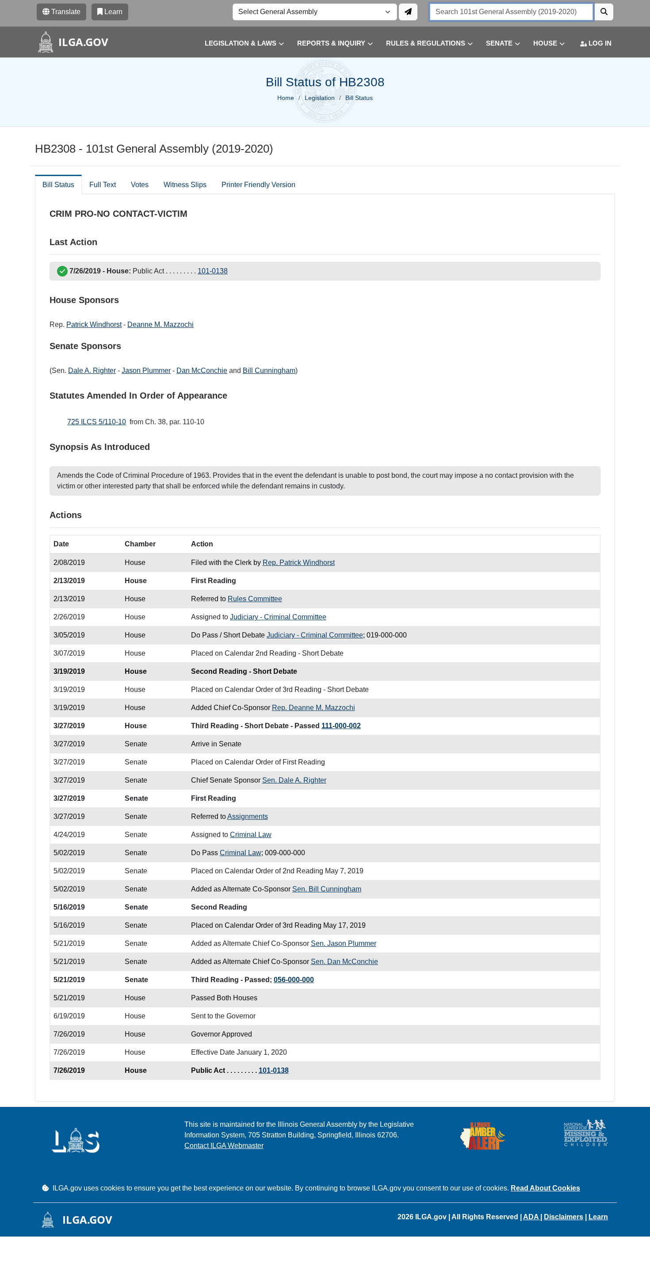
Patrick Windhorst (94, 324)
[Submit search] (604, 12)
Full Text (102, 184)
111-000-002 (341, 726)
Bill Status (58, 184)
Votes (140, 184)
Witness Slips (185, 184)
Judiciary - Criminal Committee (278, 617)
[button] (237, 43)
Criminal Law (250, 834)
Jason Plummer (146, 370)
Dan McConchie (201, 370)
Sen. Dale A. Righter (294, 780)
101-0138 (213, 271)
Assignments (247, 816)
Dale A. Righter (92, 370)
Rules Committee (255, 599)
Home (285, 97)
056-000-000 (294, 979)
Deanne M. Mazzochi (160, 324)
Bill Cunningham (269, 370)
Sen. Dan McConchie (344, 961)
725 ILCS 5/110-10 (96, 422)
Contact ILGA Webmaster (224, 1145)
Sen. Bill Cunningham (326, 889)
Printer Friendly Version (258, 184)
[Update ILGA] (408, 12)
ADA (531, 1217)
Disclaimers (563, 1217)
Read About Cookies (545, 1188)
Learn (598, 1217)
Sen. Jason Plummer (343, 943)
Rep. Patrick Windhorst (299, 562)
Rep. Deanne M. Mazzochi (313, 707)
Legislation (320, 97)
